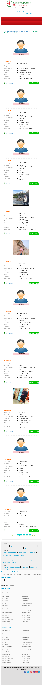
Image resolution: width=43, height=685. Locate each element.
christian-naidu (5, 617)
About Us (5, 567)
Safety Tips (6, 569)
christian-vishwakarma (7, 625)
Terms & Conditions (15, 567)
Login (7, 546)
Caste (7, 574)
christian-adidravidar (27, 603)
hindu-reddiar (5, 605)
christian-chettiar (26, 605)
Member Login (20, 11)
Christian (7, 580)
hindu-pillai (4, 603)
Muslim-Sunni (25, 621)
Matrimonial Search (22, 546)
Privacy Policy (25, 567)
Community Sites (7, 555)
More (40, 574)
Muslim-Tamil (25, 623)
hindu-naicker (25, 598)
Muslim (12, 580)
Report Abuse (6, 562)
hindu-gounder (5, 594)
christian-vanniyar (6, 623)
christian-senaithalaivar (7, 619)
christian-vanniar (6, 621)
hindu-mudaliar (26, 591)
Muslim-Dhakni (26, 615)
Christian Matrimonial (7, 548)
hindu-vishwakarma (7, 612)
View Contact (9, 83)
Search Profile (19, 18)
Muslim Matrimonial (18, 548)
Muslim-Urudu (25, 625)
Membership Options (18, 555)
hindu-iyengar (5, 596)
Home (3, 18)
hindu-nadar (25, 596)
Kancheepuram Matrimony (12, 31)
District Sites (4, 22)
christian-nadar (26, 612)
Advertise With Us (22, 552)
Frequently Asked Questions (29, 560)
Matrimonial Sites (26, 31)
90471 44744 (29, 13)
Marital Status (22, 574)
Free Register (32, 18)
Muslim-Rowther (26, 619)
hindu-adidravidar (6, 591)
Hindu (2, 580)
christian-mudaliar (26, 609)
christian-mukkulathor (27, 610)
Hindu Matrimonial (32, 546)
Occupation (35, 574)
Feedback (17, 560)
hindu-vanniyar (5, 610)
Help (12, 560)
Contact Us (6, 560)
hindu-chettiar (5, 593)
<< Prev (14, 535)
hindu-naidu (25, 600)
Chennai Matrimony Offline (10, 552)
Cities (16, 574)
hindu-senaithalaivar (7, 607)
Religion (3, 574)
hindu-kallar (5, 598)
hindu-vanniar (5, 609)
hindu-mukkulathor (27, 593)
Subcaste (12, 574)
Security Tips (33, 567)
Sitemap (13, 562)
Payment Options (28, 548)
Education (28, 574)
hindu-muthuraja (26, 594)
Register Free (13, 546)
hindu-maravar (5, 600)
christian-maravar (26, 607)
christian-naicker (6, 615)
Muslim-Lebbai (26, 617)
